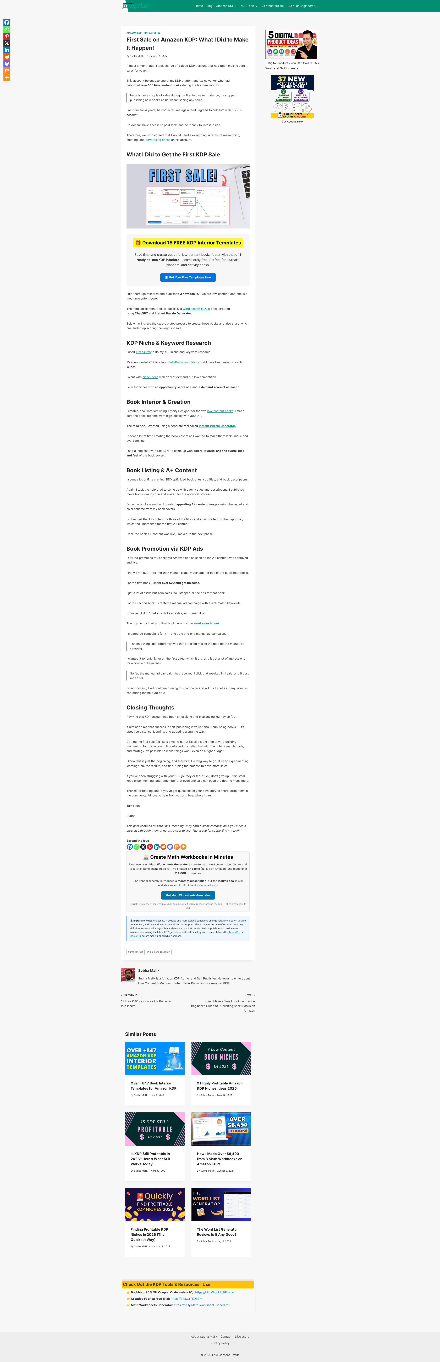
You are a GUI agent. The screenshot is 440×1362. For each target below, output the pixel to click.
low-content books (220, 411)
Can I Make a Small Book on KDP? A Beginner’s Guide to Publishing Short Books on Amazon (223, 1003)
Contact (226, 1336)
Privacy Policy (220, 1343)
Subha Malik (136, 56)
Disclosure (242, 1336)
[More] (183, 847)
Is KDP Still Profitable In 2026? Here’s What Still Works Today (150, 1159)
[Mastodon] (170, 847)
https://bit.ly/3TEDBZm (186, 1298)
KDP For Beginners (301, 6)
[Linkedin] (157, 847)
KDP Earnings (152, 33)
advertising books (158, 140)
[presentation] (155, 1058)
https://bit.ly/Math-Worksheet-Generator (201, 1305)
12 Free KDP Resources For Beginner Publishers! (146, 1001)
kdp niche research (158, 951)
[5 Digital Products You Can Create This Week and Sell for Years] (291, 44)
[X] (143, 847)
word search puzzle (196, 308)
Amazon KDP (134, 33)
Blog (209, 6)
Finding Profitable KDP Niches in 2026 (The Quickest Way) (149, 1234)
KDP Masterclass (272, 6)
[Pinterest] (150, 847)
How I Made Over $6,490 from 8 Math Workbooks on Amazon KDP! (219, 1159)
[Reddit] (163, 847)
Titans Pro (234, 932)
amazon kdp (135, 951)
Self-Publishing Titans (183, 362)
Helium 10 (135, 935)
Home (199, 6)
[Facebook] (130, 847)
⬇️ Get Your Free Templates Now (188, 277)
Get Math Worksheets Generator (188, 895)
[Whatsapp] (137, 847)
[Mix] (177, 847)
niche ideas (150, 377)
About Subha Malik (204, 1336)
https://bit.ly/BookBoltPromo (214, 1292)
